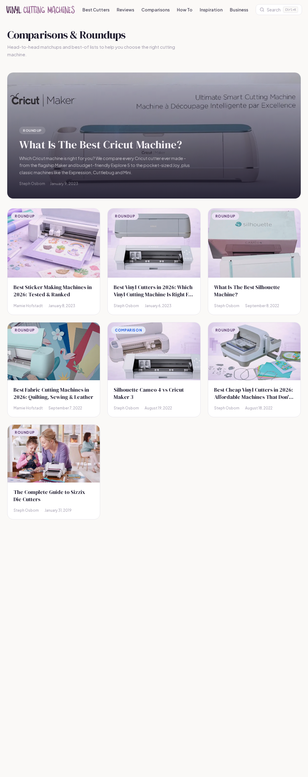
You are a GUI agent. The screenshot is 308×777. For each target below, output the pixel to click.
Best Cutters (95, 9)
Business (239, 9)
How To (184, 9)
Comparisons (155, 9)
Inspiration (211, 9)
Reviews (125, 9)
